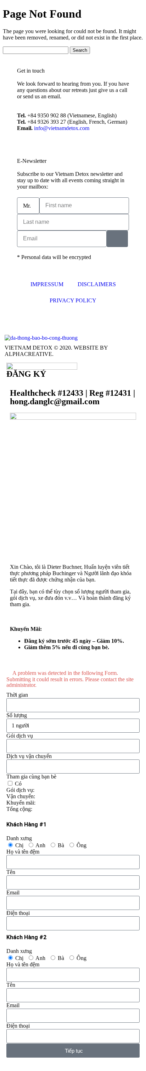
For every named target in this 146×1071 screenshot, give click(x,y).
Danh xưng (19, 838)
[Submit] (117, 238)
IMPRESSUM (46, 284)
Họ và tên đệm (22, 852)
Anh (40, 845)
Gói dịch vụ (19, 736)
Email (12, 892)
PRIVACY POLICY (73, 300)
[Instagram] (32, 321)
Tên (10, 872)
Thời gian (17, 695)
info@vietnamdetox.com (61, 128)
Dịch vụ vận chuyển (29, 756)
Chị (19, 845)
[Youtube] (52, 321)
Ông (81, 845)
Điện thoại (18, 913)
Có (18, 784)
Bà (61, 845)
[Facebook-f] (13, 321)
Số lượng (16, 715)
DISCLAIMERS (97, 284)
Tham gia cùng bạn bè (31, 777)
